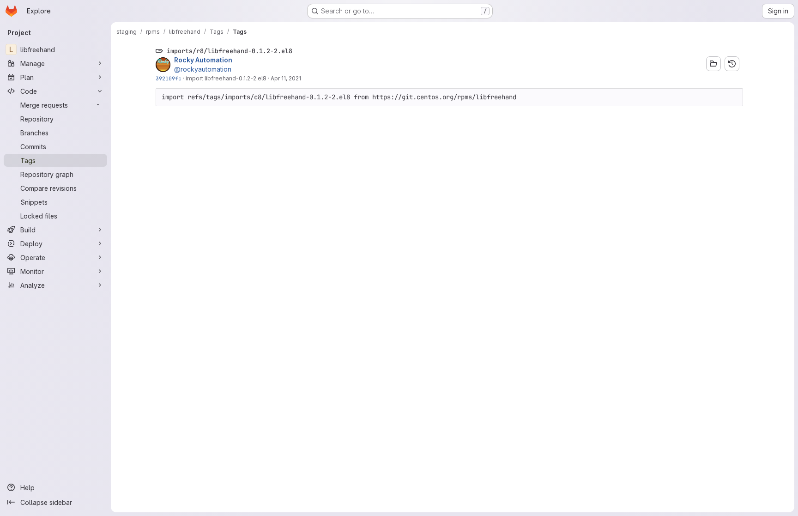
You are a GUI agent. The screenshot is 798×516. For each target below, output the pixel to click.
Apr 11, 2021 (286, 78)
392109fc (168, 78)
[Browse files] (713, 63)
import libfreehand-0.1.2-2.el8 (226, 78)
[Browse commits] (732, 63)
